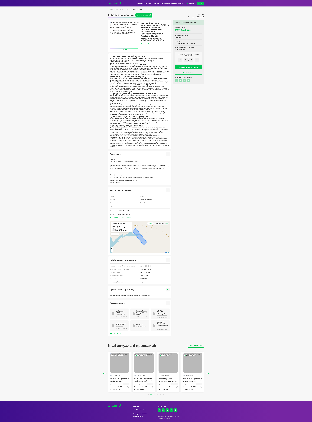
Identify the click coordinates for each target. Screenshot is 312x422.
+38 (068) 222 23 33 (139, 409)
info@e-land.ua (138, 416)
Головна (110, 9)
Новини (156, 3)
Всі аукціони (119, 9)
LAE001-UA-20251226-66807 (133, 9)
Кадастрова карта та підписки (173, 3)
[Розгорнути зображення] (136, 45)
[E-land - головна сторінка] (114, 3)
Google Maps (160, 223)
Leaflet (167, 252)
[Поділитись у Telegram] (180, 80)
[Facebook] (159, 410)
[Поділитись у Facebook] (176, 80)
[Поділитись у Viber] (184, 80)
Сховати (116, 234)
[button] (112, 248)
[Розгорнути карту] (167, 223)
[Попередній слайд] (105, 372)
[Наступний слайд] (207, 372)
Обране (191, 3)
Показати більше (147, 44)
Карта (150, 223)
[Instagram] (163, 410)
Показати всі (114, 333)
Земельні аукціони (144, 3)
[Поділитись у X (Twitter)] (188, 80)
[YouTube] (175, 410)
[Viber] (171, 410)
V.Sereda (168, 418)
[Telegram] (167, 410)
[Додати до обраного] (136, 24)
